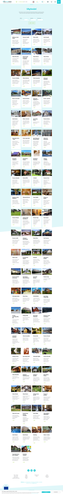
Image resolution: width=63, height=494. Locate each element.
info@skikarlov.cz (34, 483)
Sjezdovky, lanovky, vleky (15, 478)
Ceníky (26, 478)
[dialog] (31, 492)
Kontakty (47, 477)
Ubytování (31, 4)
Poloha (21, 18)
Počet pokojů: (39, 18)
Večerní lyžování (16, 477)
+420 (20, 1)
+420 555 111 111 (28, 483)
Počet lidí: (31, 18)
